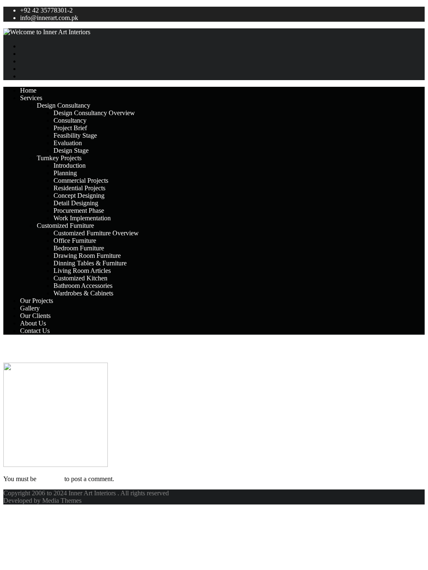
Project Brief (70, 127)
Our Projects (36, 300)
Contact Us (35, 330)
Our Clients (35, 315)
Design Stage (71, 150)
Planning (65, 173)
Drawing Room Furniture (87, 255)
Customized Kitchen (80, 278)
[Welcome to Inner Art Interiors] (214, 32)
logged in (50, 478)
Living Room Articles (82, 270)
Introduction (70, 165)
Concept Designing (79, 195)
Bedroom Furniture (79, 248)
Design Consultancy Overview (94, 112)
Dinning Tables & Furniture (90, 263)
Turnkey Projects (59, 157)
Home (28, 90)
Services (31, 97)
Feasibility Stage (75, 135)
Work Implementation (82, 218)
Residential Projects (79, 188)
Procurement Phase (79, 210)
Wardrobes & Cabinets (83, 293)
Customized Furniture (65, 225)
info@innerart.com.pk (49, 17)
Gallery (30, 308)
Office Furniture (75, 240)
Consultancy (70, 120)
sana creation (32, 348)
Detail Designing (76, 203)
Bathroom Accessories (83, 285)
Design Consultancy (63, 105)
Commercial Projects (81, 180)
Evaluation (68, 142)
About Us (33, 323)
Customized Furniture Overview (96, 233)
